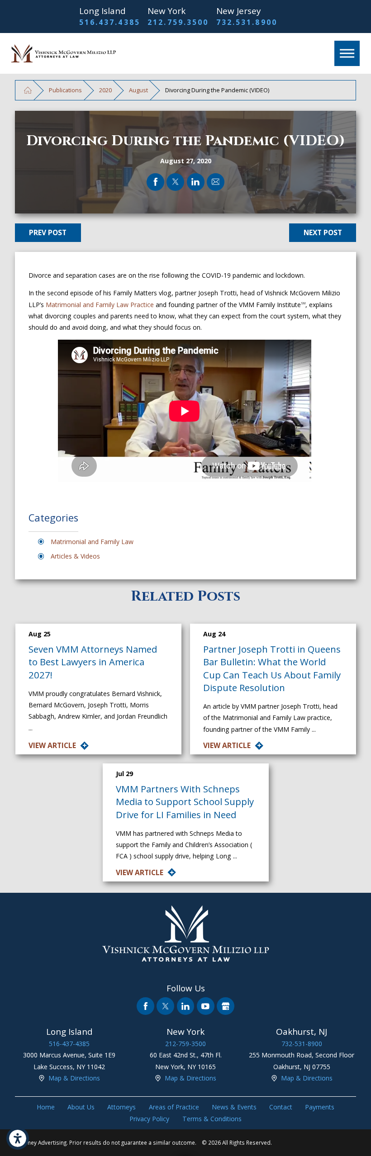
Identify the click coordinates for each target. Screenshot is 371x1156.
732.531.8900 (246, 22)
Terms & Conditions (212, 1118)
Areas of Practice (174, 1107)
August (138, 90)
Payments (319, 1107)
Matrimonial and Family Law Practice (100, 304)
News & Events (234, 1107)
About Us (81, 1107)
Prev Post (48, 232)
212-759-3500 (185, 1043)
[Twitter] (165, 1006)
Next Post (323, 232)
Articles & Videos (75, 556)
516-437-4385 (69, 1043)
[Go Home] (27, 90)
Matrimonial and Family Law (92, 541)
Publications (65, 90)
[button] (17, 1138)
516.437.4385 (109, 22)
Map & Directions (74, 1078)
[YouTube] (205, 1006)
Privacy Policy (149, 1118)
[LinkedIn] (186, 1006)
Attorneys (121, 1107)
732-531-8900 (301, 1043)
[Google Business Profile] (225, 1006)
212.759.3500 (178, 22)
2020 (105, 90)
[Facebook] (145, 1006)
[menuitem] (45, 1107)
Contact (280, 1107)
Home (46, 1107)
